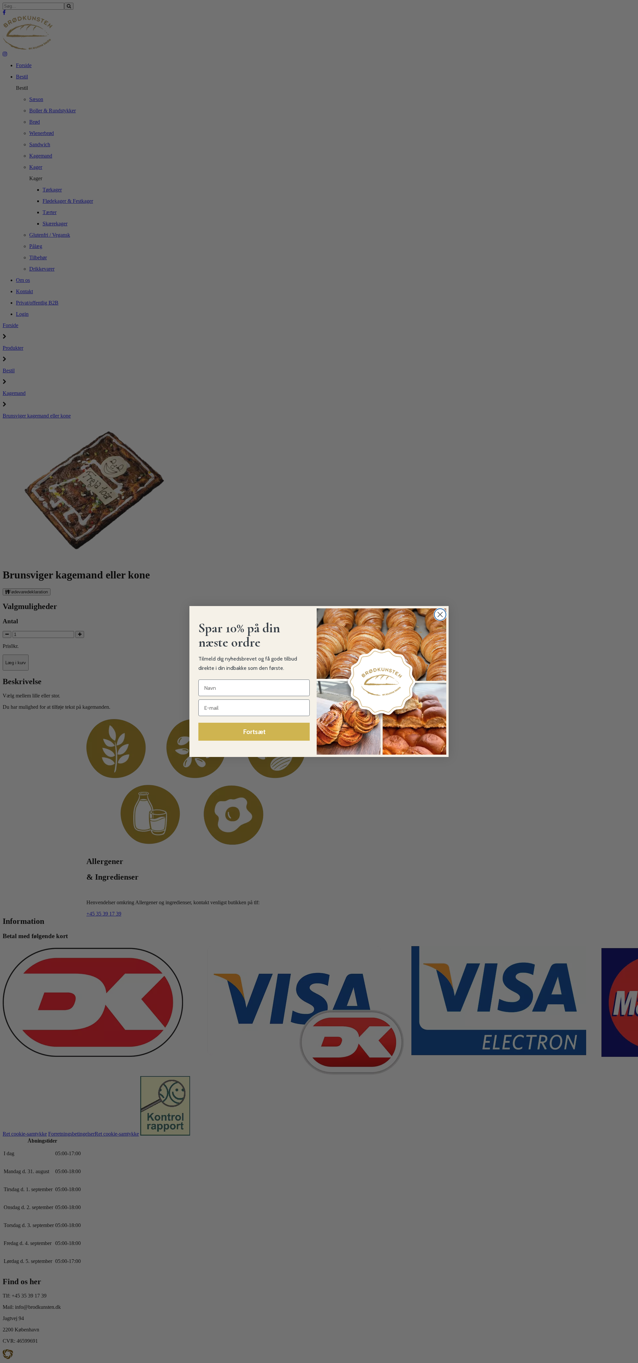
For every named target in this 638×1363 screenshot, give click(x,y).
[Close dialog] (440, 614)
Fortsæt (254, 732)
